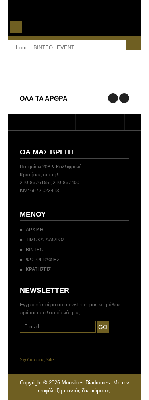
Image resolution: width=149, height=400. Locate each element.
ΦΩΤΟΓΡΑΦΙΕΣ (43, 259)
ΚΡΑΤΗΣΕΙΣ (38, 269)
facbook (100, 122)
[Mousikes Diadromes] (74, 17)
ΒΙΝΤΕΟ (34, 249)
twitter (83, 122)
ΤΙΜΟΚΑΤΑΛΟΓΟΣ (45, 239)
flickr (132, 122)
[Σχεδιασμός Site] (56, 360)
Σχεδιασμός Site (37, 360)
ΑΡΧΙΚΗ (34, 229)
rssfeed (116, 122)
